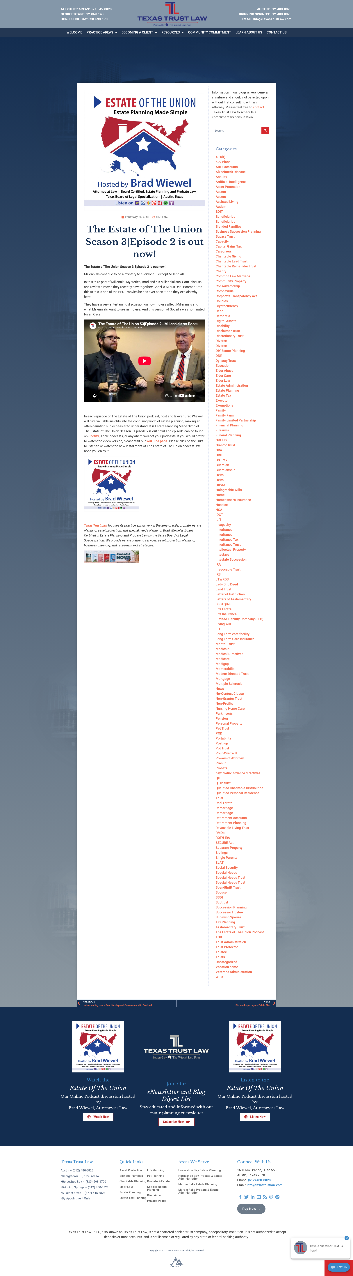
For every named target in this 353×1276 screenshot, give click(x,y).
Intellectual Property (231, 549)
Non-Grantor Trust (229, 698)
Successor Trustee (229, 912)
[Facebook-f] (240, 1197)
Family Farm (225, 415)
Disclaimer (154, 1195)
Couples (222, 301)
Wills (219, 977)
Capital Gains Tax (229, 246)
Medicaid (222, 649)
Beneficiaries (225, 216)
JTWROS (222, 579)
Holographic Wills (229, 490)
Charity (221, 271)
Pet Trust (222, 728)
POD (219, 733)
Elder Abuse (224, 371)
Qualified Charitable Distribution (239, 788)
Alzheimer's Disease (231, 172)
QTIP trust (223, 783)
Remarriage (224, 808)
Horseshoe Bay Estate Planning (199, 1170)
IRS (218, 574)
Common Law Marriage (233, 276)
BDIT (219, 211)
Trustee (221, 952)
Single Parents (226, 858)
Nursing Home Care (230, 708)
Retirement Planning (231, 823)
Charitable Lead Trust (231, 261)
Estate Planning (227, 390)
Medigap (222, 664)
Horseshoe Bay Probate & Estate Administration (200, 1177)
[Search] (265, 130)
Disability (223, 326)
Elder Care (223, 375)
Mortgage (223, 679)
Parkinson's (224, 713)
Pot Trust (222, 748)
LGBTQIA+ (223, 604)
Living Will (223, 624)
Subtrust (222, 902)
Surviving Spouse (228, 917)
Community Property (231, 281)
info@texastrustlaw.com (265, 1185)
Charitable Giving (228, 256)
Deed (219, 311)
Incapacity (223, 525)
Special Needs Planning (157, 1188)
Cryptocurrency (227, 306)
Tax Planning (225, 922)
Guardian (222, 465)
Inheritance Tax (227, 539)
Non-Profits (224, 703)
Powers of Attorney (230, 758)
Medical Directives (229, 654)
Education (223, 366)
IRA (218, 564)
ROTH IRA (223, 838)
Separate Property (229, 848)
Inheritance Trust (228, 544)
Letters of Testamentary (233, 599)
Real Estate (224, 803)
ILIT (218, 520)
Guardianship (225, 470)
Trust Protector (227, 947)
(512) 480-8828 (259, 1180)
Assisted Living (227, 202)
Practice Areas (100, 32)
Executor (222, 400)
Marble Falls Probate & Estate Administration (198, 1191)
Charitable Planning (133, 1181)
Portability (223, 738)
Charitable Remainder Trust (236, 266)
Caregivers (224, 251)
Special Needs (226, 872)
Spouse (221, 892)
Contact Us (277, 32)
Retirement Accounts (231, 818)
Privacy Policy (156, 1201)
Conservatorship (228, 286)
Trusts (220, 957)
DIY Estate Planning (230, 351)
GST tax (221, 460)
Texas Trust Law (95, 525)
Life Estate (223, 609)
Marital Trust (225, 644)
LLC (218, 629)
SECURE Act (224, 843)
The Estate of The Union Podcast (240, 932)
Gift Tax (221, 440)
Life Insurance (226, 614)
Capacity (222, 241)
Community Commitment (209, 32)
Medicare (223, 659)
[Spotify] (277, 1197)
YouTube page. (157, 441)
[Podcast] (271, 1197)
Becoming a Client (137, 32)
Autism (221, 207)
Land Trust (223, 589)
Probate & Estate (158, 1181)
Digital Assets (226, 321)
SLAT (220, 862)
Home (220, 495)
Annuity (221, 177)
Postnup (222, 743)
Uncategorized (226, 962)
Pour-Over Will (226, 753)
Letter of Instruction (230, 594)
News (220, 689)
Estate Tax (223, 395)
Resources (170, 32)
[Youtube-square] (259, 1197)
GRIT (219, 455)
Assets (221, 192)
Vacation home (227, 967)
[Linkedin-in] (252, 1197)
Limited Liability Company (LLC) (239, 619)
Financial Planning (229, 425)
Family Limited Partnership (236, 420)
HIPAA (220, 485)
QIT (218, 778)
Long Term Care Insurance (235, 639)
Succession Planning (231, 907)
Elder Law (223, 380)
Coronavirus (224, 291)
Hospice (222, 505)
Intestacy (222, 554)
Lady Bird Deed (227, 584)
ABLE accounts (227, 167)
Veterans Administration (234, 972)
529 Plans (223, 162)
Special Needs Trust (230, 877)
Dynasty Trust (226, 361)
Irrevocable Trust (228, 569)
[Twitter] (246, 1197)
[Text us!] (339, 1268)
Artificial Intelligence (231, 182)
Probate (221, 768)
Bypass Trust (225, 236)
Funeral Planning (228, 435)
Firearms (222, 430)
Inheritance (224, 530)
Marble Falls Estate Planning (197, 1184)
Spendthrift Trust (228, 887)
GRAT (220, 450)
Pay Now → (251, 1208)
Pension (222, 718)
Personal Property (229, 723)
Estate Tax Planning (133, 1198)
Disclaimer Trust (228, 331)
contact (258, 107)
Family (221, 410)
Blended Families (228, 226)
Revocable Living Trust (232, 828)
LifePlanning (155, 1170)
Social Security (227, 867)
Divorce (221, 341)
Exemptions (224, 405)
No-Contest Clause (230, 694)
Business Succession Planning (238, 231)
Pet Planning (155, 1176)
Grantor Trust (225, 445)
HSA (219, 510)
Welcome (74, 32)
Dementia (223, 316)
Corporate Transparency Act (236, 296)
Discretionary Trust (230, 336)
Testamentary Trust (230, 927)
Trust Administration (231, 942)
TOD (219, 937)
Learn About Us (249, 32)
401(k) (220, 157)
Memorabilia (225, 669)
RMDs (220, 833)
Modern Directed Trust (232, 674)
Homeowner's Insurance (233, 500)
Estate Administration (232, 385)
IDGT (219, 515)
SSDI (219, 897)
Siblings (222, 853)
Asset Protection (228, 187)
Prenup (221, 763)
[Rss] (265, 1197)
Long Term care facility (232, 634)
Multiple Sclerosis (229, 684)
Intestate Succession (231, 559)
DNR (219, 356)
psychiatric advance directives (238, 773)
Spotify (93, 436)
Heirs (220, 475)
